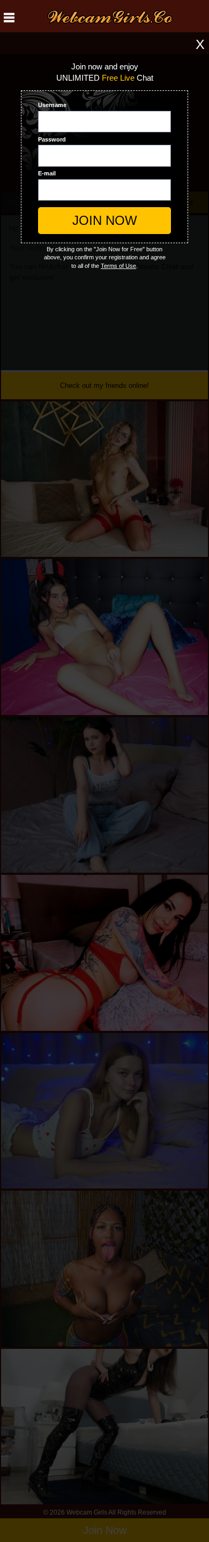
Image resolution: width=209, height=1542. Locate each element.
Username (52, 105)
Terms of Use (118, 266)
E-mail (47, 173)
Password (52, 139)
